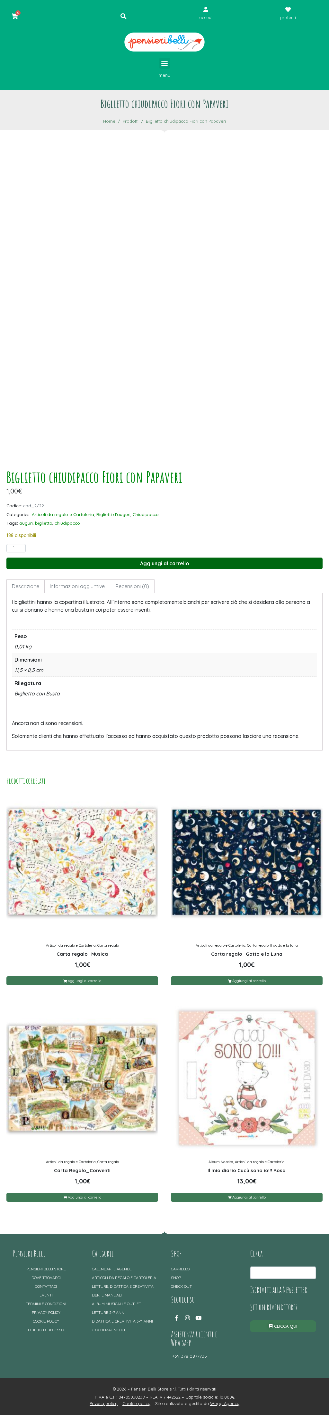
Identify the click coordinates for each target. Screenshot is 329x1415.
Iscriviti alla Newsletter (278, 1290)
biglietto (43, 523)
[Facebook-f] (176, 1318)
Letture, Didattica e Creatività (123, 1286)
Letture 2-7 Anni (108, 1312)
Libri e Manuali (107, 1295)
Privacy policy (46, 1312)
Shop (176, 1277)
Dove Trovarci (46, 1277)
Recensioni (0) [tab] (132, 586)
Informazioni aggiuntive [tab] (77, 586)
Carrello (180, 1269)
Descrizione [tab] (25, 586)
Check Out (181, 1286)
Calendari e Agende (112, 1269)
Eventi (46, 1295)
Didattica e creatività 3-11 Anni (122, 1321)
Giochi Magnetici (108, 1329)
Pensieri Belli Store (46, 1269)
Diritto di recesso (46, 1329)
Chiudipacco (146, 514)
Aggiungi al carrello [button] (84, 981)
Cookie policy (46, 1321)
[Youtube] (198, 1318)
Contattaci (46, 1286)
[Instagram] (187, 1318)
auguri (26, 523)
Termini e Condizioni (46, 1303)
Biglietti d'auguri (113, 514)
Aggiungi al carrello (164, 563)
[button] (164, 63)
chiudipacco (67, 523)
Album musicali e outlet (116, 1303)
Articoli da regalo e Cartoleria (63, 514)
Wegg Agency (224, 1403)
